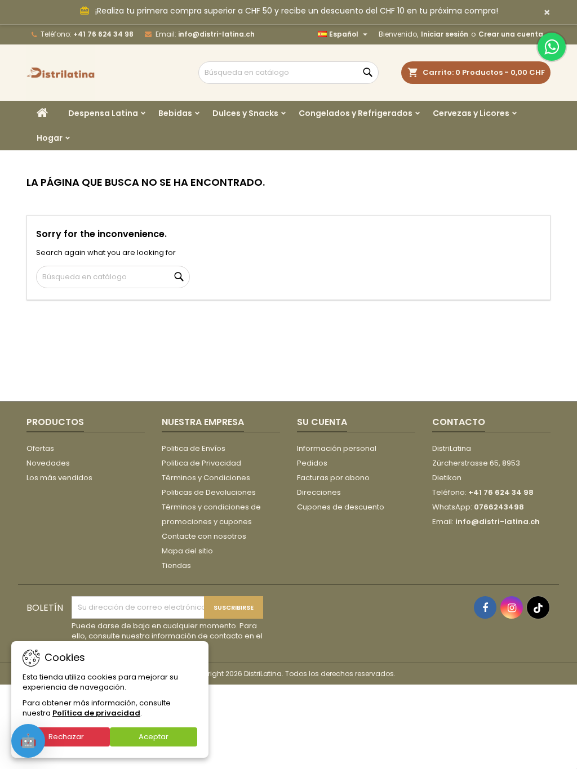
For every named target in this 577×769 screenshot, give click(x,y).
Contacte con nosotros (204, 536)
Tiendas (176, 565)
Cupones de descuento (340, 507)
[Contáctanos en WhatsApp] (552, 47)
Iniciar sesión (444, 34)
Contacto (458, 421)
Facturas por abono (333, 477)
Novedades (48, 463)
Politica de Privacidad (201, 463)
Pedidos (312, 463)
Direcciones (319, 492)
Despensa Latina (103, 113)
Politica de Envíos (193, 448)
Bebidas (175, 113)
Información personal (336, 448)
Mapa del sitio (187, 551)
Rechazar (66, 736)
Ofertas (40, 448)
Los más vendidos (59, 477)
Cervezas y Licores (471, 113)
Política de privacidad (96, 713)
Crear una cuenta (510, 34)
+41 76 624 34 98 (103, 34)
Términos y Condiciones (206, 477)
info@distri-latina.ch (216, 34)
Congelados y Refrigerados (355, 113)
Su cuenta (322, 421)
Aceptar (153, 736)
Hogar (50, 138)
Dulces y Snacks (245, 113)
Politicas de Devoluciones (209, 492)
